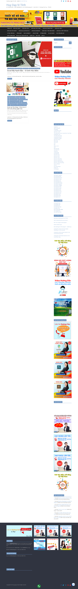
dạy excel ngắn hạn (27, 72)
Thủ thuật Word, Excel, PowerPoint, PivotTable (18, 105)
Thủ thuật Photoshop (58, 135)
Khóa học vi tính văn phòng (59, 162)
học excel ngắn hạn (24, 113)
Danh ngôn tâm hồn (57, 186)
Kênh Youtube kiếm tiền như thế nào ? (61, 220)
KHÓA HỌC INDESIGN (36, 30)
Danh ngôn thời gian (57, 188)
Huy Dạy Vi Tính (16, 5)
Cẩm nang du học (57, 210)
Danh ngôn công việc (58, 175)
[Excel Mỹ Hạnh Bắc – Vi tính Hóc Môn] (29, 42)
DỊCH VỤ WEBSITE (27, 33)
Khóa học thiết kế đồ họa (58, 161)
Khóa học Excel (25, 28)
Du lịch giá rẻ (51, 33)
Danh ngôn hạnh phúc (58, 177)
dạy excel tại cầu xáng (18, 111)
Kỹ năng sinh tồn (57, 205)
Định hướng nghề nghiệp (58, 209)
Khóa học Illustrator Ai (24, 30)
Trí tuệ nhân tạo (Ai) (57, 130)
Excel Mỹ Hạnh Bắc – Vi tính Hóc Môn (22, 70)
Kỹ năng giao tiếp (57, 204)
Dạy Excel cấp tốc (10, 68)
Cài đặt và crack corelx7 (62, 509)
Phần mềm (56, 142)
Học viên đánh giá (60, 33)
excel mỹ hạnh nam (40, 72)
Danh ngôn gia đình (57, 176)
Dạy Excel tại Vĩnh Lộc (13, 99)
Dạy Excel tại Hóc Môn (18, 68)
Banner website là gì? (58, 224)
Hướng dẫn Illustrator (58, 137)
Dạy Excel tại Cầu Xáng (11, 96)
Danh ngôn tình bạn (57, 190)
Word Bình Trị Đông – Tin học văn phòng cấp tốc (29, 1)
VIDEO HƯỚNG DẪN (11, 35)
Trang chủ (9, 28)
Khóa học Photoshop (12, 30)
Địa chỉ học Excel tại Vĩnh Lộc (14, 101)
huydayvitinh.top (13, 543)
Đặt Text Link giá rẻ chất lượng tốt (60, 222)
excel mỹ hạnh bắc (33, 72)
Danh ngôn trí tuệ (57, 194)
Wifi (54, 144)
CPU (54, 143)
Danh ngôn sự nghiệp (58, 185)
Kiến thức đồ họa (57, 139)
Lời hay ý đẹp (35, 33)
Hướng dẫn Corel (57, 134)
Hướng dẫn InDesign (57, 138)
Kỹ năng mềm (43, 33)
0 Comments (20, 72)
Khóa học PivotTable (35, 28)
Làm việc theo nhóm (57, 212)
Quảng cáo (32, 35)
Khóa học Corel (58, 28)
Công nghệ (19, 33)
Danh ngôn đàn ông (57, 179)
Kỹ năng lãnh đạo (57, 203)
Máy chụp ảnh (56, 148)
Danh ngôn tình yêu (57, 193)
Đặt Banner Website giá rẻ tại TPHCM (61, 218)
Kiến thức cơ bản (57, 131)
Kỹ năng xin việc (57, 208)
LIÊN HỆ (42, 35)
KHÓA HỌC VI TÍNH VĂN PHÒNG (48, 30)
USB (54, 147)
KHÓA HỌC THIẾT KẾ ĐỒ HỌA (62, 30)
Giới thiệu (38, 35)
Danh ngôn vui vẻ (57, 196)
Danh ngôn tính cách (57, 191)
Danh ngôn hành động (58, 182)
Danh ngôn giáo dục (57, 181)
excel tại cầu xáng (12, 113)
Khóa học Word (16, 28)
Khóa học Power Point (48, 28)
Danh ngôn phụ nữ (57, 180)
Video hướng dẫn (57, 128)
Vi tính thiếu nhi (10, 33)
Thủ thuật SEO (56, 149)
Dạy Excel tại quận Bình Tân (14, 98)
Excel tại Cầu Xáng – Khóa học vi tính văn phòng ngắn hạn (16, 108)
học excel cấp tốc (46, 72)
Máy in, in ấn (56, 146)
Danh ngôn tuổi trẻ (57, 195)
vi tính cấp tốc (9, 114)
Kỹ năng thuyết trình (57, 206)
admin (15, 72)
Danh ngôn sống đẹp (58, 184)
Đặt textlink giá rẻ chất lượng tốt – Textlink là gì (62, 226)
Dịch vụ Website (57, 163)
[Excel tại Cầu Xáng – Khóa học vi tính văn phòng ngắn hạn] (17, 83)
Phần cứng (56, 140)
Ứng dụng (56, 151)
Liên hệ (55, 165)
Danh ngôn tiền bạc (57, 189)
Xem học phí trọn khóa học (22, 35)
